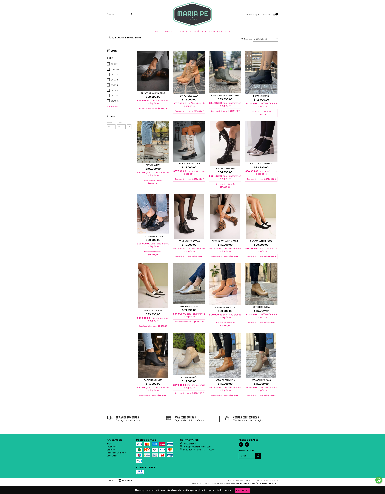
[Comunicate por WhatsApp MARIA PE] (378, 480)
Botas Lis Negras (261, 96)
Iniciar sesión (264, 15)
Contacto (185, 32)
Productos (171, 32)
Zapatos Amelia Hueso (153, 311)
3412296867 (190, 443)
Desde (109, 122)
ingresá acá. (243, 483)
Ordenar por (246, 39)
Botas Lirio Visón (189, 378)
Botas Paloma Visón (261, 380)
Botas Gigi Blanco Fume (189, 164)
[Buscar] (131, 14)
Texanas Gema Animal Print (225, 241)
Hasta (119, 122)
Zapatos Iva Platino (189, 306)
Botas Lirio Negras (153, 380)
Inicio (158, 32)
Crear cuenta (250, 15)
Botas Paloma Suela (225, 380)
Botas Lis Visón (153, 165)
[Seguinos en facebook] (247, 444)
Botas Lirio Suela (261, 307)
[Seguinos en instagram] (241, 444)
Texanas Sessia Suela (225, 307)
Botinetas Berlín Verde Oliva (225, 96)
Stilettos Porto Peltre (261, 164)
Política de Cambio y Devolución (212, 32)
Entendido (242, 490)
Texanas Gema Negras (189, 241)
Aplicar (129, 126)
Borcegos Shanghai (225, 169)
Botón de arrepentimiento (265, 483)
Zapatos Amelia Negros (261, 241)
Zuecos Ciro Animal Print (153, 93)
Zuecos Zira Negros (153, 236)
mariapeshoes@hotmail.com (197, 447)
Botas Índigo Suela (189, 96)
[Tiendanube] (120, 481)
